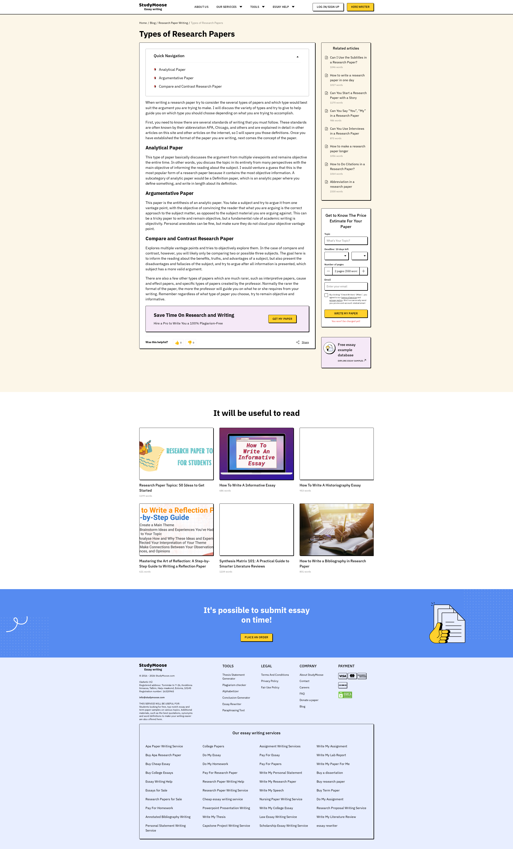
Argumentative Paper (176, 78)
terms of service (349, 297)
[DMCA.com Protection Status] (345, 695)
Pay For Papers (271, 764)
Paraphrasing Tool (233, 710)
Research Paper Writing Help (223, 781)
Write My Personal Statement (281, 773)
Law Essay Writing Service (278, 817)
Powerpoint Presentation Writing (226, 808)
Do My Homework (215, 764)
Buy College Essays (159, 773)
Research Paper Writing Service (225, 790)
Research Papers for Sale (163, 799)
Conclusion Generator (236, 697)
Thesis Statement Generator (233, 677)
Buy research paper (331, 781)
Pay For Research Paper (220, 773)
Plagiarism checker (234, 685)
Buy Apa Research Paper (163, 755)
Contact (304, 681)
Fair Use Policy (270, 687)
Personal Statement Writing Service (165, 828)
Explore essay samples (351, 361)
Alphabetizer (230, 691)
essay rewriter (327, 826)
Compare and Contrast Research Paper (190, 86)
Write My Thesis (214, 817)
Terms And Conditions (275, 675)
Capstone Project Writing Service (226, 826)
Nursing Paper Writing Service (281, 799)
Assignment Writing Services (280, 746)
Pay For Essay (270, 755)
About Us (201, 7)
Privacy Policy (269, 681)
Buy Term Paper (328, 790)
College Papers (213, 746)
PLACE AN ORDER (256, 637)
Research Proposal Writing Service (341, 808)
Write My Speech (272, 790)
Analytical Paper (172, 69)
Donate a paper (309, 700)
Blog (302, 706)
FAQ (302, 693)
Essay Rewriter (231, 704)
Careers (304, 687)
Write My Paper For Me (333, 764)
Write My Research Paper (278, 781)
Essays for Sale (156, 790)
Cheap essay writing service (223, 799)
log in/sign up (328, 7)
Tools (254, 7)
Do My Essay (212, 755)
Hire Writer (360, 7)
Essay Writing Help (158, 781)
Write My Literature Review (336, 817)
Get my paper (282, 319)
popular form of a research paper (181, 172)
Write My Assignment (332, 746)
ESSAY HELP (281, 7)
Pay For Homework (159, 808)
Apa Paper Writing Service (164, 746)
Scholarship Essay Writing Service (284, 826)
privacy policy (336, 300)
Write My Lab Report (331, 755)
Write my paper (346, 313)
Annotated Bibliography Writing (167, 817)
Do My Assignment (330, 799)
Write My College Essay (276, 808)
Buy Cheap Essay (157, 764)
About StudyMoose (311, 675)
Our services (226, 7)
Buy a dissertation (330, 773)
